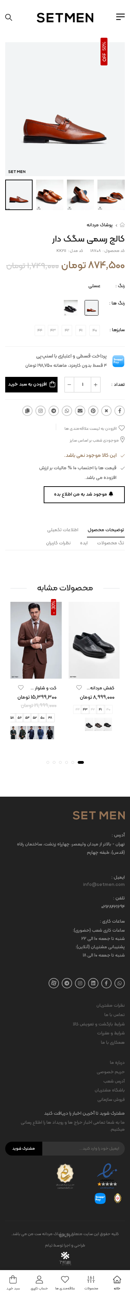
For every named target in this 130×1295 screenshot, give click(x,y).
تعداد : (118, 384)
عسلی (94, 286)
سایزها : (117, 330)
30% (53, 604)
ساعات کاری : (112, 922)
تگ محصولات (110, 543)
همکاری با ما (113, 1042)
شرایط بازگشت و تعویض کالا (99, 1024)
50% (104, 46)
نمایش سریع (93, 672)
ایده (84, 543)
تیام (49, 1245)
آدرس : (118, 836)
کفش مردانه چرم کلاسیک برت (85, 688)
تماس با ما (114, 1015)
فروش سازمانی (111, 1099)
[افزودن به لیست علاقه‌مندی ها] (79, 688)
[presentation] (57, 733)
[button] (81, 762)
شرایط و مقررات (111, 1033)
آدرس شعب (114, 1081)
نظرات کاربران (58, 543)
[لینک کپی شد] (27, 411)
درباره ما (117, 1062)
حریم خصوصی (111, 1072)
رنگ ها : (117, 303)
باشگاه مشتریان (110, 1090)
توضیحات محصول (106, 530)
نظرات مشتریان (110, 1005)
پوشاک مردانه (100, 225)
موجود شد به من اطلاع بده (80, 494)
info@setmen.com (104, 884)
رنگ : (120, 286)
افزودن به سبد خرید (27, 384)
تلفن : (119, 899)
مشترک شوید (23, 1148)
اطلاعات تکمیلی (62, 530)
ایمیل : (118, 878)
